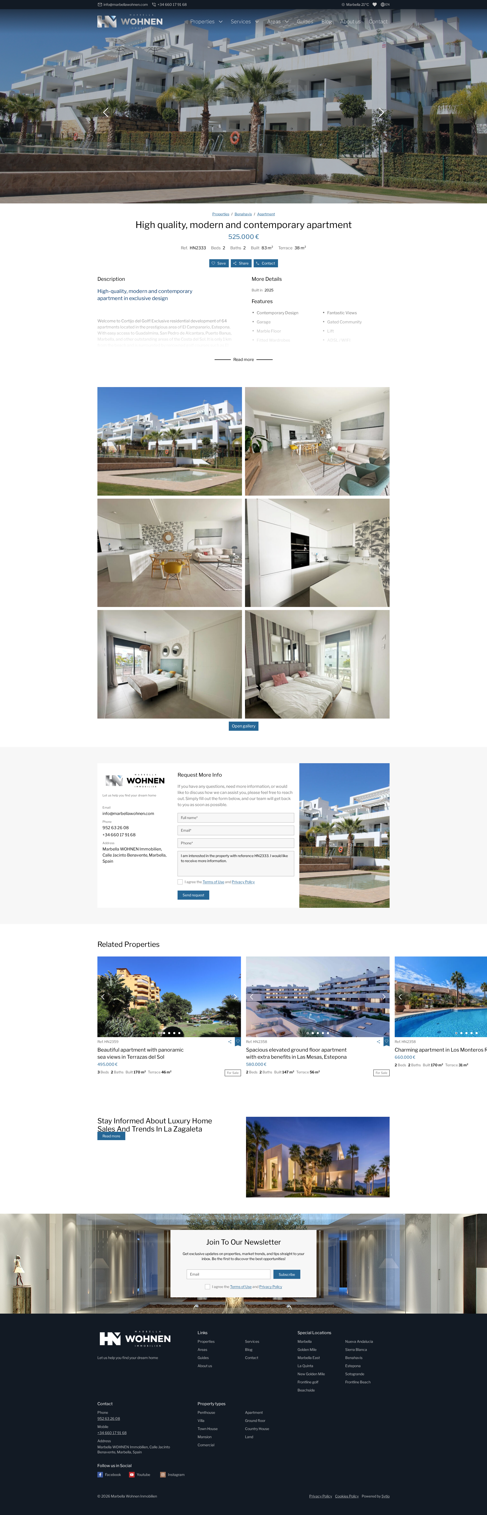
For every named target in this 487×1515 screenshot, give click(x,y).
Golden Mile (307, 1349)
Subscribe (287, 1274)
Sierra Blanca (356, 1349)
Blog (326, 22)
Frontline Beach (358, 1382)
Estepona (353, 1366)
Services (241, 22)
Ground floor (255, 1420)
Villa (201, 1420)
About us (350, 22)
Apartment (254, 1412)
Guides (305, 22)
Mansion (205, 1437)
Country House (257, 1428)
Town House (208, 1428)
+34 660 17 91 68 (112, 1433)
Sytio (385, 1496)
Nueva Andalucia (359, 1341)
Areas (274, 22)
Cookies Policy (347, 1496)
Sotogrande (354, 1374)
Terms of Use (213, 882)
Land (249, 1437)
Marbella (305, 1341)
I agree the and (220, 882)
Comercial (206, 1445)
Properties (202, 22)
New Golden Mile (311, 1374)
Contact (378, 22)
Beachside (306, 1390)
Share (244, 263)
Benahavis (353, 1357)
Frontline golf (308, 1382)
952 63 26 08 (108, 1418)
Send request (193, 895)
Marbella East (309, 1357)
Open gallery (243, 726)
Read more (243, 359)
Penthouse (206, 1412)
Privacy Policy (243, 882)
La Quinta (305, 1366)
